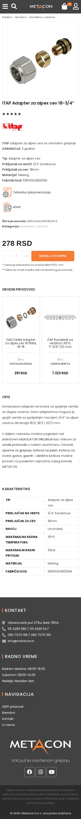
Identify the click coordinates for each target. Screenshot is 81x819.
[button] (5, 6)
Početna (7, 17)
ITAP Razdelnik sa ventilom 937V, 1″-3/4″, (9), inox (60, 343)
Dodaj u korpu (53, 256)
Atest (17, 207)
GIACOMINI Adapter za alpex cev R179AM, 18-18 (20, 343)
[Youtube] (52, 772)
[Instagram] (41, 772)
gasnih (28, 456)
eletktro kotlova (48, 456)
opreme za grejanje (17, 450)
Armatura (21, 17)
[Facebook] (30, 772)
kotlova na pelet (45, 450)
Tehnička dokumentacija (31, 192)
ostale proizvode (14, 445)
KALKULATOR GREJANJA (36, 439)
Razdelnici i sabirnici (42, 17)
